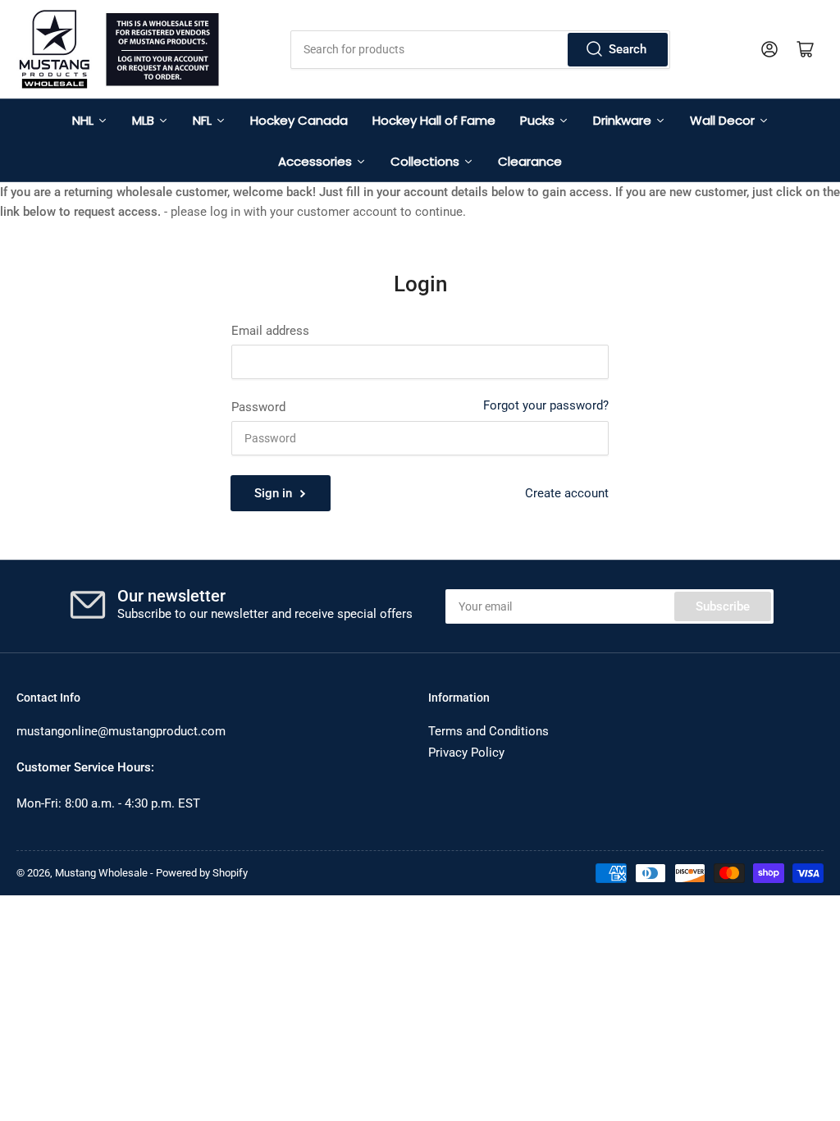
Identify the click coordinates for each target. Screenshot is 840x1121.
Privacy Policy (466, 752)
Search (627, 49)
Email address (270, 330)
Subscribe (723, 606)
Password (258, 407)
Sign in (273, 493)
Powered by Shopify (202, 873)
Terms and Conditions (488, 731)
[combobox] (480, 49)
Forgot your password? (546, 405)
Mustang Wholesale (101, 873)
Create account (567, 493)
